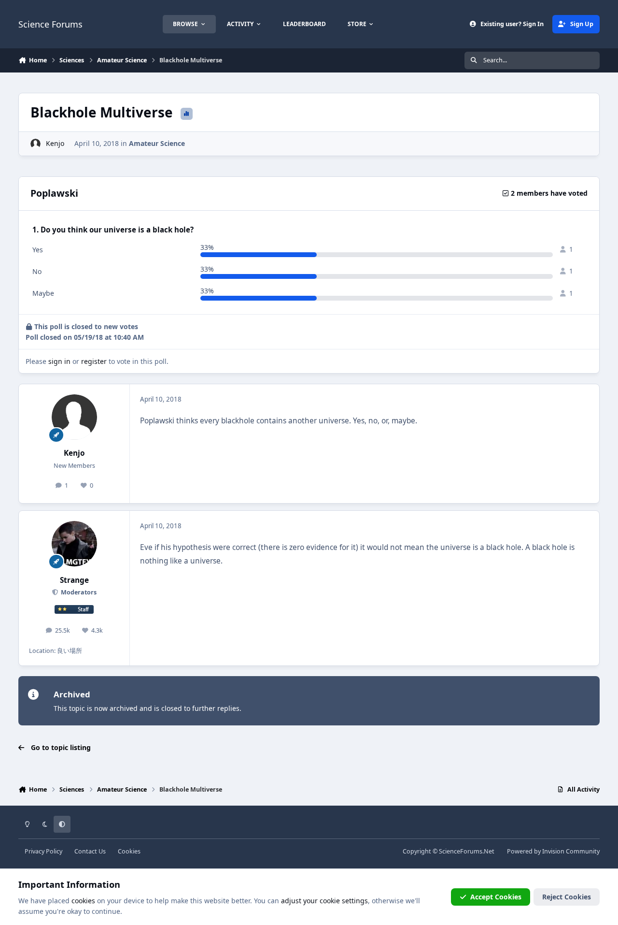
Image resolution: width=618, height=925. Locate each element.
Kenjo (55, 143)
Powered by (553, 851)
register (94, 361)
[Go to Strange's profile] (74, 543)
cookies (83, 900)
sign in (59, 361)
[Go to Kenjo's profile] (35, 144)
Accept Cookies (495, 896)
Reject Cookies (566, 896)
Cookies (129, 851)
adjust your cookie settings (324, 900)
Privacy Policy (43, 851)
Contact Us (90, 851)
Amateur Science (157, 143)
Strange (74, 580)
